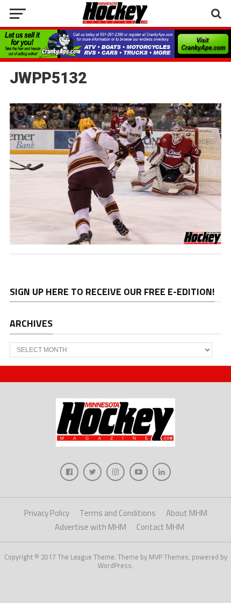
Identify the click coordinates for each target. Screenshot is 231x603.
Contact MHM (160, 527)
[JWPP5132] (115, 241)
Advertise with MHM (90, 527)
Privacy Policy (46, 513)
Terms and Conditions (118, 513)
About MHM (186, 513)
